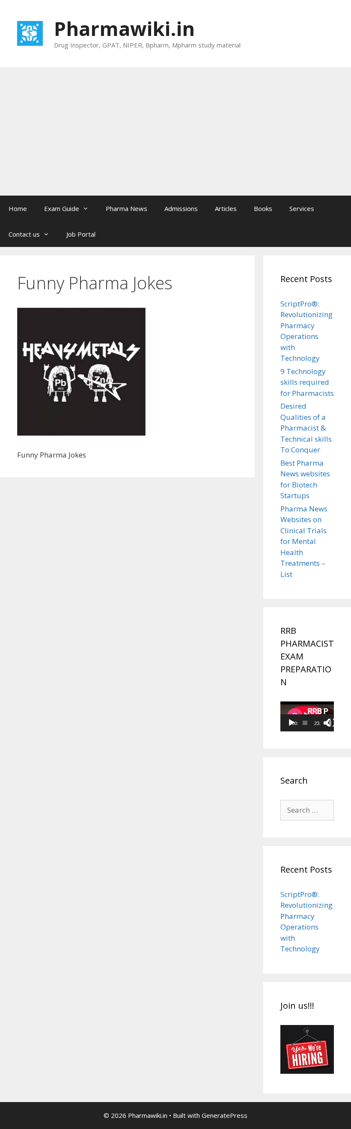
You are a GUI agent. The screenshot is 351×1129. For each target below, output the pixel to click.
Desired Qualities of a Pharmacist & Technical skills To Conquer (306, 428)
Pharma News (126, 208)
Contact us (24, 234)
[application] (307, 716)
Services (301, 208)
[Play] (291, 723)
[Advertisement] (175, 131)
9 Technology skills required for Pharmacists (307, 382)
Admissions (181, 208)
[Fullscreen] (331, 723)
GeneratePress (224, 1115)
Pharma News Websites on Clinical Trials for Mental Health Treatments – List (303, 541)
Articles (226, 208)
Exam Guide (61, 208)
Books (263, 208)
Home (18, 208)
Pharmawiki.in (124, 28)
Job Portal (80, 234)
